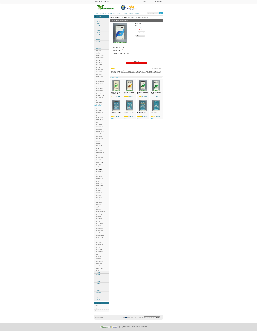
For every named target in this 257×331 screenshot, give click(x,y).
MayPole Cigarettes (99, 141)
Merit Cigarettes (125, 17)
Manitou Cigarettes (99, 85)
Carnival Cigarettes (143, 326)
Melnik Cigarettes (99, 155)
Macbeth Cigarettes (99, 53)
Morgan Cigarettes (99, 249)
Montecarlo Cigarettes (100, 233)
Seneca (125, 13)
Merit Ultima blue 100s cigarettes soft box (155, 113)
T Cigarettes (98, 285)
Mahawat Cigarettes (99, 69)
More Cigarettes (99, 246)
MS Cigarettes (98, 258)
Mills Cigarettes (99, 188)
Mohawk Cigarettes (99, 218)
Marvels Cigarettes (99, 117)
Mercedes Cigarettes (99, 162)
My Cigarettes (98, 270)
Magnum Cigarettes (99, 67)
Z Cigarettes (98, 299)
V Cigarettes (98, 290)
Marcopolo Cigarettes (100, 93)
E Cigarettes (98, 30)
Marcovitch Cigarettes (100, 95)
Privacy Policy (97, 308)
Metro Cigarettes (99, 173)
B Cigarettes (98, 23)
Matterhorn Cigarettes (100, 131)
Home (96, 13)
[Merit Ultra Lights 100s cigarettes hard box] (128, 63)
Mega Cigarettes (99, 148)
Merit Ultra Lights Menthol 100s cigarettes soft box (115, 93)
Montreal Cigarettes (99, 240)
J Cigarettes (98, 41)
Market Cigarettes (99, 104)
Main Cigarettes (99, 71)
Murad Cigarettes (99, 263)
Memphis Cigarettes (99, 157)
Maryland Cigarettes (99, 119)
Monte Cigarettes (99, 232)
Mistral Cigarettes (99, 202)
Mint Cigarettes (98, 195)
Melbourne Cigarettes (100, 152)
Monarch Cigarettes (99, 223)
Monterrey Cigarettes (100, 239)
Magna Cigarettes (99, 64)
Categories (103, 13)
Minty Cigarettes (99, 197)
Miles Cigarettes (99, 181)
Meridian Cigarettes (99, 167)
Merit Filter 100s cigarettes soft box (129, 93)
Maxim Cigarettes (99, 136)
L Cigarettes (98, 46)
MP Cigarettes (98, 254)
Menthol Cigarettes (99, 160)
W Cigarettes (98, 292)
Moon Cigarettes (99, 242)
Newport (137, 13)
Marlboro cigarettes (97, 105)
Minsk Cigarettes (99, 193)
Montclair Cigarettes (99, 230)
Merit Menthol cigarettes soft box (142, 93)
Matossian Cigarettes (100, 127)
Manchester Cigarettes (100, 81)
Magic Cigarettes (99, 62)
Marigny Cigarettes (99, 97)
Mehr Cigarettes (99, 150)
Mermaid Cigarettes (99, 171)
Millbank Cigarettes (99, 183)
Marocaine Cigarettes (100, 107)
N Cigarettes (98, 272)
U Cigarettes (98, 288)
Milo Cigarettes (98, 190)
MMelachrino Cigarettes (100, 211)
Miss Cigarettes (99, 200)
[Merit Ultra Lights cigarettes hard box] (145, 63)
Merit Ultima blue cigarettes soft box (129, 113)
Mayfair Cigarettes (99, 138)
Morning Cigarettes (99, 251)
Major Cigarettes (99, 72)
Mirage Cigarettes (99, 199)
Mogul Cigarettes (99, 216)
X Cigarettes (98, 294)
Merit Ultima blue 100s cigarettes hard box (141, 113)
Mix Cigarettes (98, 206)
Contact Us (97, 305)
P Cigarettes (98, 276)
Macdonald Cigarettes (100, 55)
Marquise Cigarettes (99, 108)
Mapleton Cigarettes (99, 86)
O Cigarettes (98, 274)
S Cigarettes (98, 283)
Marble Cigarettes (99, 92)
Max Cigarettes (98, 134)
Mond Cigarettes (99, 225)
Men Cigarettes (98, 159)
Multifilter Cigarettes (99, 261)
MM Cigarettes (98, 209)
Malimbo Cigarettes (99, 76)
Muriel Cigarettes (99, 266)
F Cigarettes (98, 32)
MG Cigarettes (98, 174)
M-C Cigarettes (98, 52)
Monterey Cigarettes (99, 237)
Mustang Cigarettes (99, 268)
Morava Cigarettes (99, 244)
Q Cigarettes (98, 279)
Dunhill (131, 13)
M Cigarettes (98, 50)
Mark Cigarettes (99, 102)
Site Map (96, 310)
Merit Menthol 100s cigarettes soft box (156, 93)
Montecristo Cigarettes (100, 235)
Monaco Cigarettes (99, 221)
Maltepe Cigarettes (99, 78)
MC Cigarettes (98, 143)
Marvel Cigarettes (99, 115)
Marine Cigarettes (99, 100)
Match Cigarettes (99, 124)
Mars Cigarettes (99, 110)
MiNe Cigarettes (99, 192)
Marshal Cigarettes (99, 112)
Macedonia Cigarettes (100, 57)
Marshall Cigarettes (99, 114)
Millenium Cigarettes (99, 185)
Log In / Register (99, 1)
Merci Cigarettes (99, 164)
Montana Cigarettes (99, 228)
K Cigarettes (98, 43)
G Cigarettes (98, 34)
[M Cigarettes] (137, 63)
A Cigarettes (98, 21)
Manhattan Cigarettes (100, 83)
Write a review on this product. (157, 68)
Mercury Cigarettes (99, 166)
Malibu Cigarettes (99, 74)
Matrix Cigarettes (99, 129)
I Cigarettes (98, 39)
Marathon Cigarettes (99, 88)
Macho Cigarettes (99, 59)
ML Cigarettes (98, 207)
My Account (106, 1)
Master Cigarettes (99, 122)
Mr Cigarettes (98, 256)
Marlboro (119, 13)
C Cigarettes (98, 25)
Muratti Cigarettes (99, 265)
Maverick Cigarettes (99, 133)
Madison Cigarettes (99, 60)
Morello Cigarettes (99, 247)
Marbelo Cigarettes (99, 90)
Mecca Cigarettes (99, 145)
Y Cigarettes (98, 297)
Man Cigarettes (98, 79)
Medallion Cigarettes (99, 147)
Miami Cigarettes (99, 176)
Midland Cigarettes (99, 178)
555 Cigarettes (111, 13)
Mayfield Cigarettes (99, 140)
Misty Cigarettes (99, 204)
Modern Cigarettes (99, 214)
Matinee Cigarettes (99, 126)
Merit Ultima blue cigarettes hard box (116, 113)
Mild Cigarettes (98, 180)
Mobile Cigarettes (99, 213)
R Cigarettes (98, 281)
